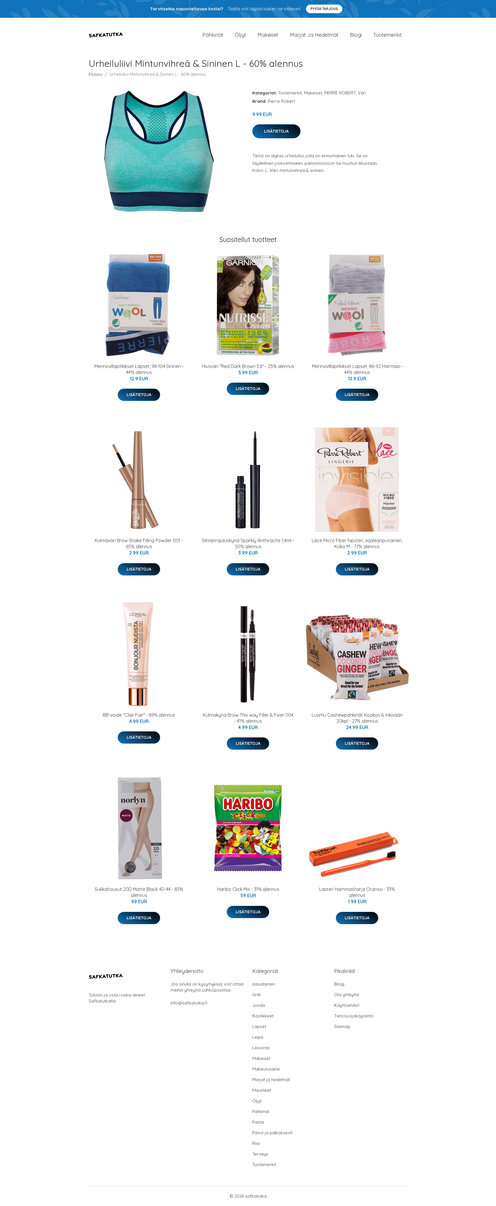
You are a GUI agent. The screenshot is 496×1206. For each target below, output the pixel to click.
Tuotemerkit (387, 35)
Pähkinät (212, 35)
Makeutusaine (266, 1069)
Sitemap (342, 1026)
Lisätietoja (276, 131)
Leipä (257, 1037)
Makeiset (267, 35)
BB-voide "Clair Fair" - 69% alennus (139, 715)
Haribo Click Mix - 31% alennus (248, 889)
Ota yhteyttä (346, 994)
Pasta (258, 1122)
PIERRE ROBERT (340, 93)
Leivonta (261, 1047)
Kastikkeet (263, 1016)
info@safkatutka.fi (188, 1003)
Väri (362, 93)
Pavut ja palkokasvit (272, 1132)
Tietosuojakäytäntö (353, 1016)
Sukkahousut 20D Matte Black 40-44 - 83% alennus (139, 892)
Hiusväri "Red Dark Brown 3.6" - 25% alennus (248, 366)
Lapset (259, 1026)
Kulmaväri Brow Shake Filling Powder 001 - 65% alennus (139, 543)
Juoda (258, 1005)
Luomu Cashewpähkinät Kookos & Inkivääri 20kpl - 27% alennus (357, 718)
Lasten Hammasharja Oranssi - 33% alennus (357, 892)
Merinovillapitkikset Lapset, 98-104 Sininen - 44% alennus (139, 369)
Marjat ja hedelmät (314, 35)
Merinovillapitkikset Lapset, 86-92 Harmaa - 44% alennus (357, 369)
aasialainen (263, 984)
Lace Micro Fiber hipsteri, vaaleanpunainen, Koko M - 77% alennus (357, 543)
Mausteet (261, 1090)
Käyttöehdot (346, 1005)
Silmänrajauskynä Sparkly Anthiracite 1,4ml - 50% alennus (248, 543)
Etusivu (95, 74)
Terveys (260, 1154)
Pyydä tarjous (324, 9)
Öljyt (240, 35)
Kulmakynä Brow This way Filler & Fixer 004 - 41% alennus (248, 718)
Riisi (256, 1143)
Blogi (356, 35)
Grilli (256, 994)
